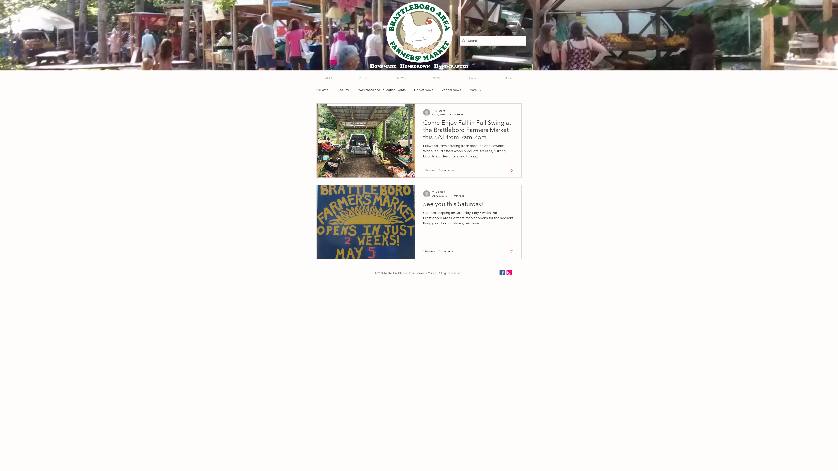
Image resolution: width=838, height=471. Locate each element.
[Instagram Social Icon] (509, 272)
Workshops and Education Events (381, 90)
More (473, 90)
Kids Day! (343, 90)
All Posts (322, 90)
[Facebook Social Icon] (502, 272)
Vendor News (451, 90)
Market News (423, 90)
